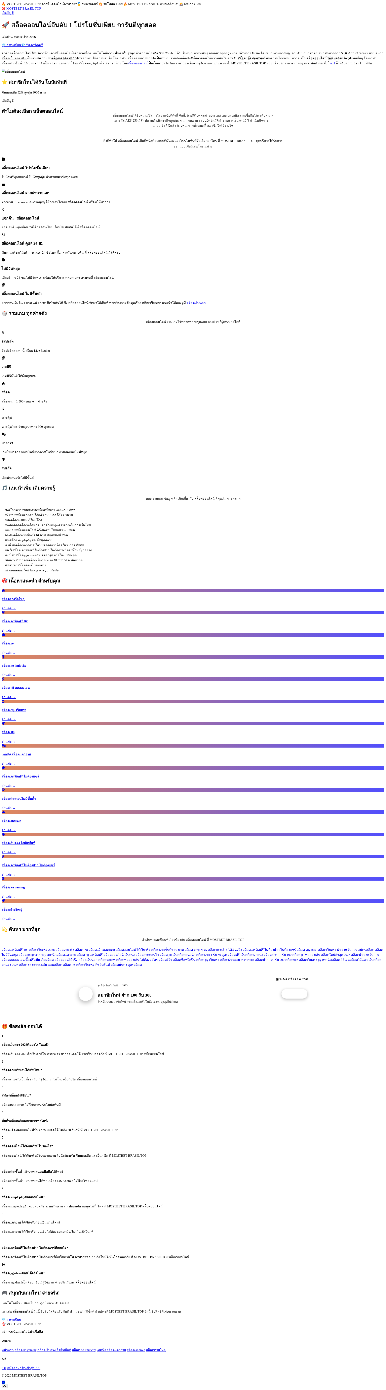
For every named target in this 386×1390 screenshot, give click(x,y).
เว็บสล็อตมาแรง (251, 954)
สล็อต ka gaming (25, 1350)
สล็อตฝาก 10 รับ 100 (278, 954)
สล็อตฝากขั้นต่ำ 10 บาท (167, 949)
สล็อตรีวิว (165, 959)
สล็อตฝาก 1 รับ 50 (208, 954)
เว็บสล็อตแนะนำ (183, 954)
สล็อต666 (291, 959)
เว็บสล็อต (47, 959)
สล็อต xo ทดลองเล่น (33, 964)
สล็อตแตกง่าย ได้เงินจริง (225, 949)
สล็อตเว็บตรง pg (310, 959)
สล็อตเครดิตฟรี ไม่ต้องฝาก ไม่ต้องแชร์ (269, 949)
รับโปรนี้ (296, 994)
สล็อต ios (69, 964)
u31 (332, 63)
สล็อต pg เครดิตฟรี (90, 954)
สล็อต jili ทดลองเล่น (306, 954)
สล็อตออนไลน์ (138, 63)
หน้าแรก (8, 1350)
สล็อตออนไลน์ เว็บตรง (119, 954)
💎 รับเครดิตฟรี (32, 45)
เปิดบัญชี (8, 13)
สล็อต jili (166, 954)
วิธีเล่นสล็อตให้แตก (354, 959)
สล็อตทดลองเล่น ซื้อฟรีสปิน (21, 959)
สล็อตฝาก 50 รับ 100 (365, 954)
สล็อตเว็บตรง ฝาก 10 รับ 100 (337, 949)
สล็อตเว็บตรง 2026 (42, 949)
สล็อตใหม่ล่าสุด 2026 (335, 954)
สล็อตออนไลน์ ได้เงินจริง (133, 949)
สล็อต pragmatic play (32, 954)
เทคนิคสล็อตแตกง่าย (61, 954)
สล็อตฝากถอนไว (147, 954)
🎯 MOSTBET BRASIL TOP (21, 8)
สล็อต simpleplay (196, 949)
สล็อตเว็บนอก (88, 959)
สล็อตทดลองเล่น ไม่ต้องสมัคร (137, 959)
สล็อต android (136, 1350)
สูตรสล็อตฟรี (231, 954)
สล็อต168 (81, 949)
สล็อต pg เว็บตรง (207, 959)
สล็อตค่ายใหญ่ (156, 1350)
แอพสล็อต (55, 964)
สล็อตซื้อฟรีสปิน (184, 959)
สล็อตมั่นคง (119, 964)
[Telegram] (3, 1382)
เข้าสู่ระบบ (33, 1368)
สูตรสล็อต (135, 964)
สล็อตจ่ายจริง (64, 949)
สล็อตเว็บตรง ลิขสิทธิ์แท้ (93, 964)
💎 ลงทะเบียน (11, 45)
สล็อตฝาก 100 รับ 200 (269, 959)
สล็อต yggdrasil (307, 949)
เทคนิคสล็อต (331, 959)
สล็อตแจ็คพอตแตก (102, 949)
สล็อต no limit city (84, 1350)
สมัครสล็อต (366, 949)
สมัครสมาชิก (16, 1368)
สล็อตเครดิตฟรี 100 (15, 949)
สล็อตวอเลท (106, 959)
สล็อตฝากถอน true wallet (237, 959)
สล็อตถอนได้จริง (66, 959)
